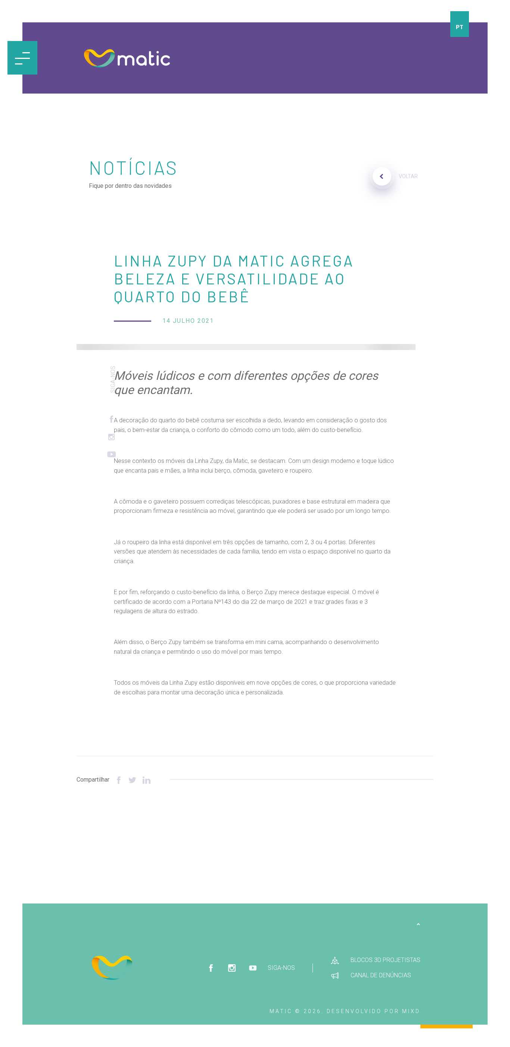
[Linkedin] (146, 779)
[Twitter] (132, 779)
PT (459, 26)
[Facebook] (119, 779)
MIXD (411, 1011)
